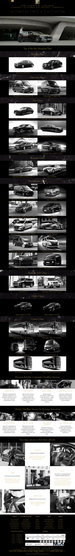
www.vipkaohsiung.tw (16, 7)
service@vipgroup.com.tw (58, 7)
